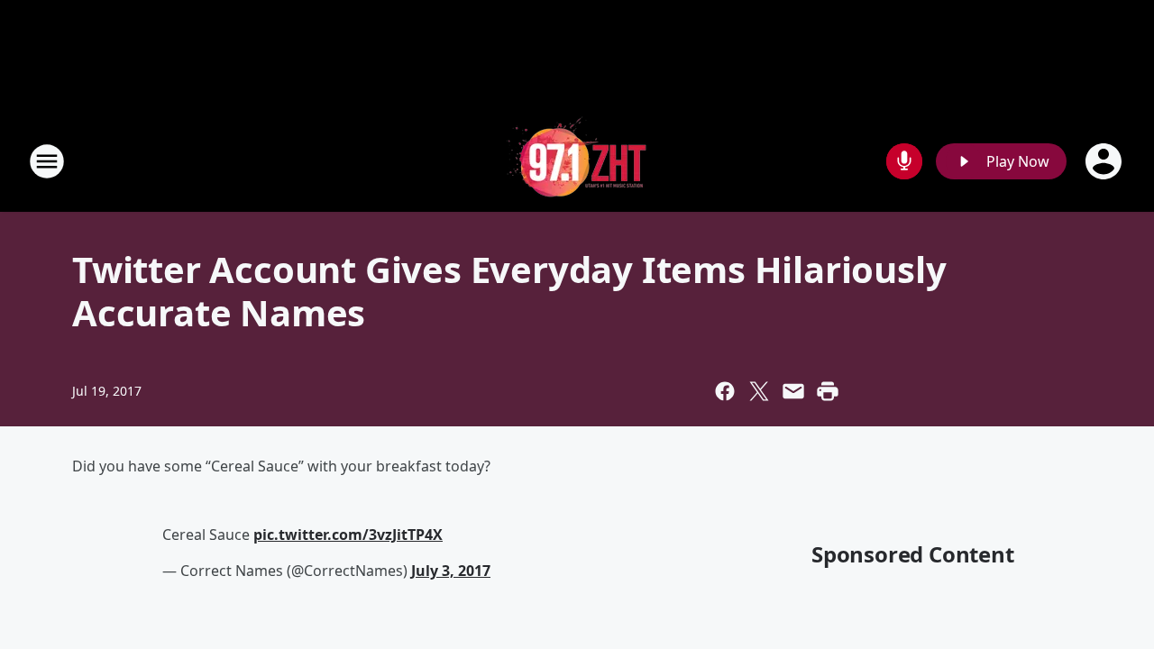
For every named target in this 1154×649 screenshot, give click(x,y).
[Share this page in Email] (793, 391)
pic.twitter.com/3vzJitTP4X (348, 534)
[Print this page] (827, 391)
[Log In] (1105, 161)
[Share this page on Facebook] (724, 391)
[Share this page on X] (759, 391)
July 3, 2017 (450, 570)
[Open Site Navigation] (47, 161)
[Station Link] (577, 161)
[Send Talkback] (904, 161)
